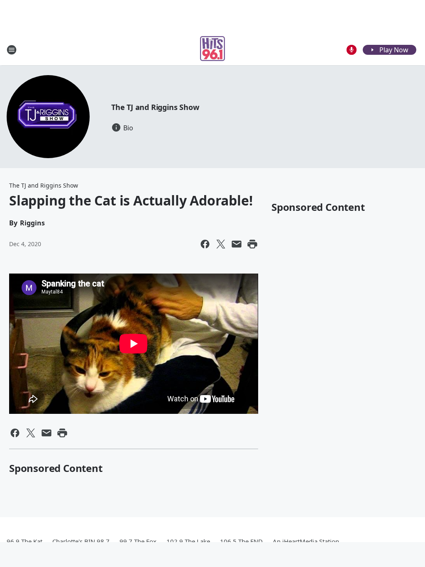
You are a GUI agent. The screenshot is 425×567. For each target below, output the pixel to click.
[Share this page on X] (221, 244)
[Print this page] (252, 244)
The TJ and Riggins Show (155, 107)
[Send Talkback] (352, 50)
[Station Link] (212, 49)
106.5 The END (241, 541)
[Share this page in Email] (236, 244)
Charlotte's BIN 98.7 (81, 541)
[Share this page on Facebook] (205, 244)
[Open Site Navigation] (12, 50)
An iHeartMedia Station (306, 541)
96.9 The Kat (24, 541)
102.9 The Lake (188, 541)
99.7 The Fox (138, 541)
